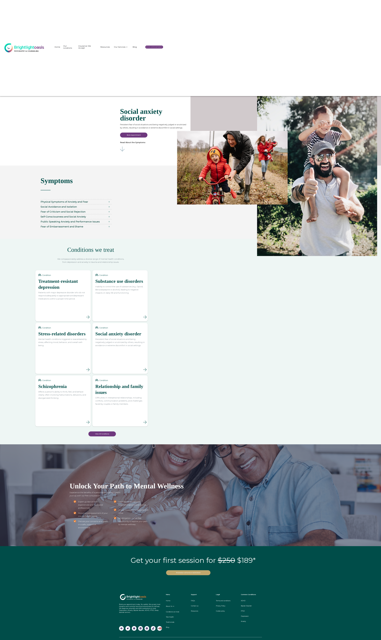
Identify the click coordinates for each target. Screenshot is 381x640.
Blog (135, 47)
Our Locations (67, 47)
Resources (105, 47)
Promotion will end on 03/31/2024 (188, 573)
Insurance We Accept (84, 47)
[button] (120, 47)
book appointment (154, 47)
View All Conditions (102, 434)
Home (57, 47)
